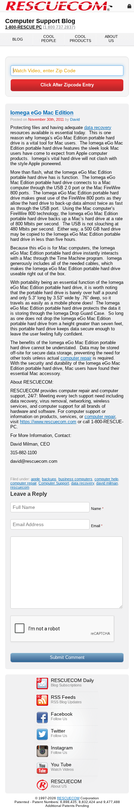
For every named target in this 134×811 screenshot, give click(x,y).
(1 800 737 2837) (59, 27)
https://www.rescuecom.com (48, 421)
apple (35, 479)
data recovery (97, 127)
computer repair (75, 358)
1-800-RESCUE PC (23, 27)
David (75, 119)
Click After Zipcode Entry (67, 84)
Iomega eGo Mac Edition (42, 113)
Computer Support (53, 483)
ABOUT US (111, 38)
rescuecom (19, 487)
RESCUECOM (68, 798)
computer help (106, 479)
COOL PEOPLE (48, 38)
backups (49, 479)
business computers (75, 479)
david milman (107, 483)
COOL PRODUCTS (80, 38)
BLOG (17, 39)
